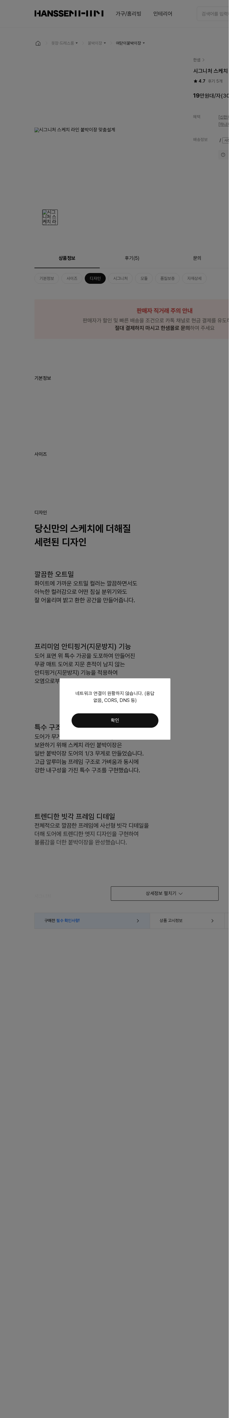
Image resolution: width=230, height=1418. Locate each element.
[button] (115, 720)
